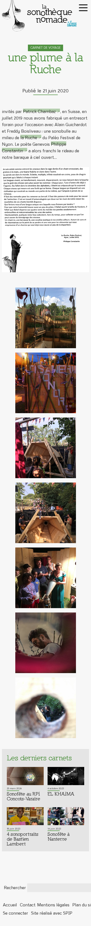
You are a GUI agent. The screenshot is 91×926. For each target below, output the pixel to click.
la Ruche (28, 137)
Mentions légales (53, 905)
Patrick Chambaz (39, 111)
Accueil (10, 905)
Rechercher (15, 887)
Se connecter (15, 913)
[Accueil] (45, 15)
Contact (27, 905)
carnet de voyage (45, 48)
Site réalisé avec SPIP (51, 913)
